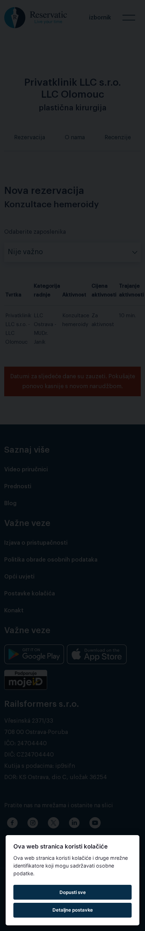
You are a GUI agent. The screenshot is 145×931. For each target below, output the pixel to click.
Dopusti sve (72, 892)
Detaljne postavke (72, 910)
